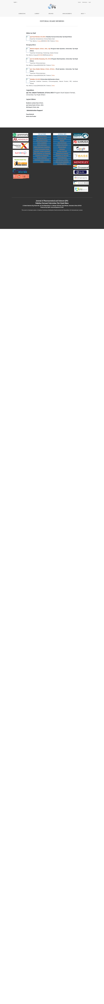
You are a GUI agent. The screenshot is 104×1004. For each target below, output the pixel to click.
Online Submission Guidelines (42, 147)
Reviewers (62, 149)
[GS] (81, 148)
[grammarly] (20, 134)
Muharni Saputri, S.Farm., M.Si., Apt (40, 48)
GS (46, 41)
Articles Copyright (62, 151)
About (83, 13)
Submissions (22, 13)
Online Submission (42, 145)
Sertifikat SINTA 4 (62, 164)
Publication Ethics (42, 136)
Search (79, 2)
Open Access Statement (62, 162)
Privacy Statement (42, 157)
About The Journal (62, 136)
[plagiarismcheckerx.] (21, 145)
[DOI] (21, 153)
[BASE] (81, 156)
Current (37, 13)
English (16, 2)
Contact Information (62, 145)
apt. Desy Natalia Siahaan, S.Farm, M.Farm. (42, 69)
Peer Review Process (42, 140)
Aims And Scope (62, 142)
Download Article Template (42, 159)
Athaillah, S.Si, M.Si (35, 79)
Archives (51, 13)
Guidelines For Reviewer (62, 155)
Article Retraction (62, 157)
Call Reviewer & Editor (62, 159)
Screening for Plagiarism (41, 155)
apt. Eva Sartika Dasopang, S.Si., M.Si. (40, 59)
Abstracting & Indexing (62, 153)
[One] (81, 189)
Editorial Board (62, 147)
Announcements (67, 13)
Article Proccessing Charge (42, 149)
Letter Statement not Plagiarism (41, 153)
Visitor (42, 162)
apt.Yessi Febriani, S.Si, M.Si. (38, 36)
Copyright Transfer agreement (42, 151)
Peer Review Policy (42, 138)
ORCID (39, 55)
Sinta (57, 41)
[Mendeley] (21, 139)
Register (62, 140)
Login (90, 2)
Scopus (39, 41)
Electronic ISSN (62, 138)
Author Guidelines (42, 142)
